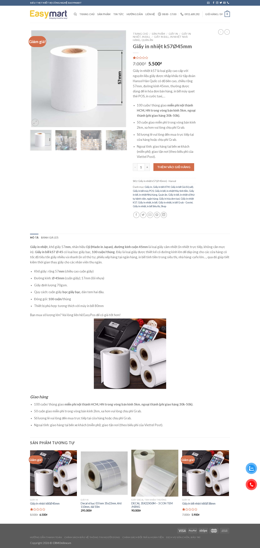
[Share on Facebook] (136, 215)
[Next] (120, 78)
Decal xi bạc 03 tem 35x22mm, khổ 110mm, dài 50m (101, 505)
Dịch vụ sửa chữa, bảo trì (183, 537)
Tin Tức (118, 14)
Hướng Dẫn (135, 14)
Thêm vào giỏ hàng (173, 167)
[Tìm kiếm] (75, 14)
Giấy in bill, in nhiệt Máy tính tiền (171, 190)
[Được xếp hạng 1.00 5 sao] (37, 509)
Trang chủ (140, 33)
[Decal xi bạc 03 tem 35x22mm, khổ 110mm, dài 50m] (104, 473)
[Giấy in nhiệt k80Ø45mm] (53, 473)
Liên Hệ (150, 14)
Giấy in (173, 33)
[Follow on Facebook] (213, 3)
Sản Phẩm (104, 14)
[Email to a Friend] (150, 215)
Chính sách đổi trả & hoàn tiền (143, 537)
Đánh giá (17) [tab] (49, 237)
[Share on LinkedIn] (164, 215)
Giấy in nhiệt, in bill (147, 202)
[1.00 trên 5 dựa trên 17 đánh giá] (164, 57)
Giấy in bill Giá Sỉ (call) (182, 186)
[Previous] (36, 78)
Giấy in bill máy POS (143, 190)
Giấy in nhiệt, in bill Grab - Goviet (175, 202)
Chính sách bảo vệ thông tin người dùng (92, 537)
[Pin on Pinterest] (157, 215)
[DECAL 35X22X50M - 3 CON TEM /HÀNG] (154, 473)
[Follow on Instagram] (217, 3)
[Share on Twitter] (143, 215)
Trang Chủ (86, 14)
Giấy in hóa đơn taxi (169, 198)
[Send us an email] (224, 3)
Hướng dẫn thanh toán (46, 537)
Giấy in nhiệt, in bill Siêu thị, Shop (149, 206)
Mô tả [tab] (34, 237)
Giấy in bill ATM (161, 186)
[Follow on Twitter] (221, 3)
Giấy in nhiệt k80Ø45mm (45, 503)
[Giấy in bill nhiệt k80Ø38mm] (205, 473)
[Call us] (228, 3)
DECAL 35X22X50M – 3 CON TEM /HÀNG (152, 505)
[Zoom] (35, 122)
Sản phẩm (158, 33)
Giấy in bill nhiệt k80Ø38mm (198, 503)
